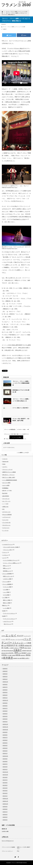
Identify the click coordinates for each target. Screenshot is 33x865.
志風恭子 (5, 29)
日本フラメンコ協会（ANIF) (8, 477)
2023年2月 (5, 750)
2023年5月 (5, 742)
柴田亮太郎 (28, 650)
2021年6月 (5, 782)
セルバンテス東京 (6, 482)
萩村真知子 (23, 655)
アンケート (4, 552)
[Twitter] (15, 856)
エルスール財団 (5, 485)
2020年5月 (5, 817)
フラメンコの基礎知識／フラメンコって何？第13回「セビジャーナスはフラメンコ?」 (10, 430)
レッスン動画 (6, 608)
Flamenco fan (5, 461)
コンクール (26, 635)
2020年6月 (5, 814)
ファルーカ (4, 458)
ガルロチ (20, 636)
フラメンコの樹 (5, 581)
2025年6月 (5, 689)
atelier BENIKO (5, 496)
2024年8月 (5, 705)
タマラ (8, 639)
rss (20, 2)
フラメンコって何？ (7, 549)
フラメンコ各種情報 (6, 584)
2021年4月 (5, 788)
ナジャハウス (5, 519)
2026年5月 (5, 668)
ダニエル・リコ (14, 639)
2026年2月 (5, 676)
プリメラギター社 (6, 522)
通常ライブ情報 (6, 600)
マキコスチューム (6, 525)
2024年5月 (5, 713)
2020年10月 (5, 803)
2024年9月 (5, 703)
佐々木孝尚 (20, 645)
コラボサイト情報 (7, 578)
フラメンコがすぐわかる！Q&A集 (10, 547)
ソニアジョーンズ (6, 517)
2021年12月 (5, 772)
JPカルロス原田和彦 (7, 514)
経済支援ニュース (7, 570)
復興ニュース (6, 568)
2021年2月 (5, 793)
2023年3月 (5, 748)
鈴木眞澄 (8, 657)
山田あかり (16, 647)
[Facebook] (18, 856)
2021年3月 (5, 790)
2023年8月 (5, 734)
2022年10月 (5, 756)
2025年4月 (5, 695)
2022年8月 (5, 761)
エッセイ (10, 635)
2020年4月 (5, 819)
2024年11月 (5, 700)
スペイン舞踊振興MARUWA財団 (9, 480)
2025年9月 (5, 684)
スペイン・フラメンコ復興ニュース (10, 26)
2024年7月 (5, 708)
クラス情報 (5, 589)
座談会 (25, 647)
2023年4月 (5, 745)
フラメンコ (17, 643)
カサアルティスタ (6, 511)
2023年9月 (5, 732)
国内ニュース (6, 565)
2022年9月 (5, 758)
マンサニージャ (5, 527)
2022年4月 (5, 766)
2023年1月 (5, 753)
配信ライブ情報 (6, 602)
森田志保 (3, 653)
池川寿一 (11, 653)
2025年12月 (5, 681)
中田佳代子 (11, 645)
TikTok (3, 464)
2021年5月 (5, 785)
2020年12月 (5, 798)
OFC (3, 509)
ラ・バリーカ (5, 530)
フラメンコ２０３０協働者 (8, 847)
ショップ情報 (6, 592)
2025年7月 (5, 687)
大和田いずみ (5, 506)
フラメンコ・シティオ (7, 469)
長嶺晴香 (15, 658)
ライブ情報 (4, 597)
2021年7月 (5, 780)
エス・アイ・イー (6, 501)
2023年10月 (5, 729)
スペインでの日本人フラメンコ (10, 560)
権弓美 (7, 653)
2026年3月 (5, 673)
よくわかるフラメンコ (7, 544)
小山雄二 (6, 648)
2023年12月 (5, 724)
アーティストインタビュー (9, 613)
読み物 (3, 616)
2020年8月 (5, 809)
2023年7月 (5, 737)
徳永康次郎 (10, 650)
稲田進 (18, 655)
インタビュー (5, 555)
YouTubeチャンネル (19, 219)
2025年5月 (5, 692)
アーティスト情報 (7, 586)
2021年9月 (5, 777)
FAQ (18, 851)
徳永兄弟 (6, 650)
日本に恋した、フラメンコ (8, 474)
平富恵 (21, 648)
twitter (22, 2)
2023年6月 (5, 740)
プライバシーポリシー (7, 851)
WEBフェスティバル (7, 576)
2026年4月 (5, 671)
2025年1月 (5, 697)
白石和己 (29, 653)
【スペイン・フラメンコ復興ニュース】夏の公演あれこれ (21, 400)
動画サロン (4, 605)
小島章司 (12, 647)
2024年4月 (5, 716)
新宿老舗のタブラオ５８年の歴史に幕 (21, 391)
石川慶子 (10, 655)
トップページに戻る (16, 437)
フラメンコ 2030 (16, 5)
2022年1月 (5, 769)
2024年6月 (5, 711)
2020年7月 (5, 811)
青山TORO (4, 493)
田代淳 (19, 653)
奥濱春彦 (27, 645)
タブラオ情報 (6, 594)
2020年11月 (5, 801)
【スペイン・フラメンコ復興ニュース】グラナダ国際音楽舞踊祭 (21, 383)
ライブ (24, 643)
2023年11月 (5, 726)
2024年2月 (5, 721)
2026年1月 (5, 679)
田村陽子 (24, 653)
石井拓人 (4, 655)
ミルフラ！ (4, 466)
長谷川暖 (19, 658)
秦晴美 (13, 655)
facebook (25, 2)
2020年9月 (5, 806)
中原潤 (4, 645)
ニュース (20, 26)
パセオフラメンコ (7, 621)
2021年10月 (5, 774)
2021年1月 (5, 795)
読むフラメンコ (7, 624)
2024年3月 (5, 718)
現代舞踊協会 (5, 488)
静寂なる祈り (25, 658)
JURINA (3, 635)
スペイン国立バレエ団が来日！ (21, 408)
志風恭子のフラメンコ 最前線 (9, 472)
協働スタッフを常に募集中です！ (23, 848)
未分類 (23, 26)
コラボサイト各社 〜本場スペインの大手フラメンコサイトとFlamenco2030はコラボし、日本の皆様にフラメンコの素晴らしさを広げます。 (23, 430)
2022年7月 (5, 764)
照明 (16, 653)
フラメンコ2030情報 (7, 573)
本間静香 (24, 650)
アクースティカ (5, 498)
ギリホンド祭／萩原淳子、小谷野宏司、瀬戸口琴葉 (21, 419)
